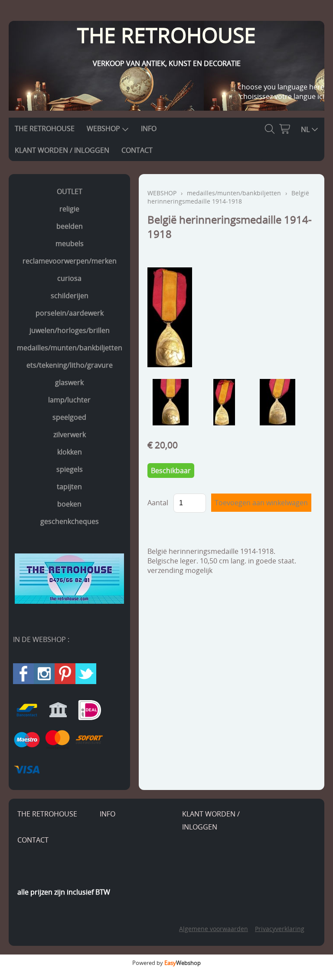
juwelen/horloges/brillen (69, 330)
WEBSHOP (103, 128)
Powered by (166, 963)
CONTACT (137, 150)
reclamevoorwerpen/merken (70, 261)
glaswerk (69, 382)
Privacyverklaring (279, 929)
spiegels (69, 469)
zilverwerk (69, 434)
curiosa (69, 278)
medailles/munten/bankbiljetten (69, 347)
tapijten (69, 486)
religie (69, 209)
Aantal (157, 502)
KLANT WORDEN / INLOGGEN (62, 150)
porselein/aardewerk (70, 313)
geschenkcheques (69, 521)
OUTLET (69, 191)
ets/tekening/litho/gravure (69, 365)
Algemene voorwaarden (213, 929)
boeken (69, 504)
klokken (69, 452)
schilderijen (69, 295)
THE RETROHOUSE (45, 128)
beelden (69, 226)
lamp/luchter (69, 400)
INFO (149, 128)
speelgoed (69, 417)
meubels (70, 243)
